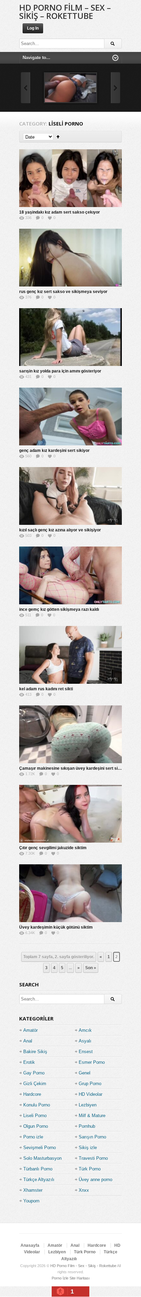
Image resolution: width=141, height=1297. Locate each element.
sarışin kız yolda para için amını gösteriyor (60, 371)
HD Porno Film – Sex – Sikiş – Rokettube (65, 11)
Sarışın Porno (92, 1136)
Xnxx (84, 1190)
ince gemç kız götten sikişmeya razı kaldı (59, 609)
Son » (90, 967)
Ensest (86, 1051)
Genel (84, 1073)
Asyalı (85, 1041)
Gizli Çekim (34, 1083)
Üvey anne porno (95, 1179)
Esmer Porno (92, 1062)
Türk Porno (90, 1168)
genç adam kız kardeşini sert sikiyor (54, 450)
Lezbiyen (88, 1104)
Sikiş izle (88, 1147)
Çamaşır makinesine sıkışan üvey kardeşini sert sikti (71, 768)
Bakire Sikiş (35, 1051)
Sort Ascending (58, 136)
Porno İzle (60, 1278)
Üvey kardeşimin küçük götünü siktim (56, 927)
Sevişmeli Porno (39, 1147)
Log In (33, 28)
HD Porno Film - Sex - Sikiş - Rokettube (83, 1266)
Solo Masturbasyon (42, 1158)
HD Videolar (90, 1094)
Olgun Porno (35, 1126)
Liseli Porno (35, 1115)
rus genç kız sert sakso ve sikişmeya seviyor (63, 291)
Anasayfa (30, 1245)
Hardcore (32, 1094)
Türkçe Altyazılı (38, 1179)
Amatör (30, 1030)
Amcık (85, 1030)
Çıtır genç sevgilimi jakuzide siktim (53, 847)
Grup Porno (90, 1083)
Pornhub (87, 1126)
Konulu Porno (36, 1104)
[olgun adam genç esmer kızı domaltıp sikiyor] (70, 88)
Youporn (31, 1200)
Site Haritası (79, 1278)
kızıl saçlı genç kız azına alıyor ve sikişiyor (60, 530)
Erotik (29, 1062)
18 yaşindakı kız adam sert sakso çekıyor (59, 212)
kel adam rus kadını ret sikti (46, 689)
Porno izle (33, 1136)
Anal (27, 1041)
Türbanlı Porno (37, 1168)
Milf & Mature (92, 1115)
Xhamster (32, 1190)
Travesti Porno (93, 1158)
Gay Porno (33, 1073)
